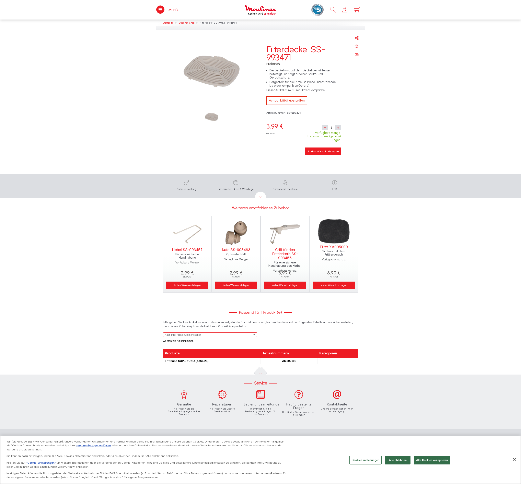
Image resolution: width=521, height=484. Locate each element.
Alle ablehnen (398, 460)
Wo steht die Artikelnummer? (178, 341)
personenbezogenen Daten (93, 445)
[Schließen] (514, 459)
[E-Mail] (357, 55)
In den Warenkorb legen (323, 151)
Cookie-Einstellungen (365, 460)
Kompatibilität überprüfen (287, 100)
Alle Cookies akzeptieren (432, 460)
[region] (260, 460)
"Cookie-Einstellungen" (41, 462)
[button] (345, 10)
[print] (357, 46)
